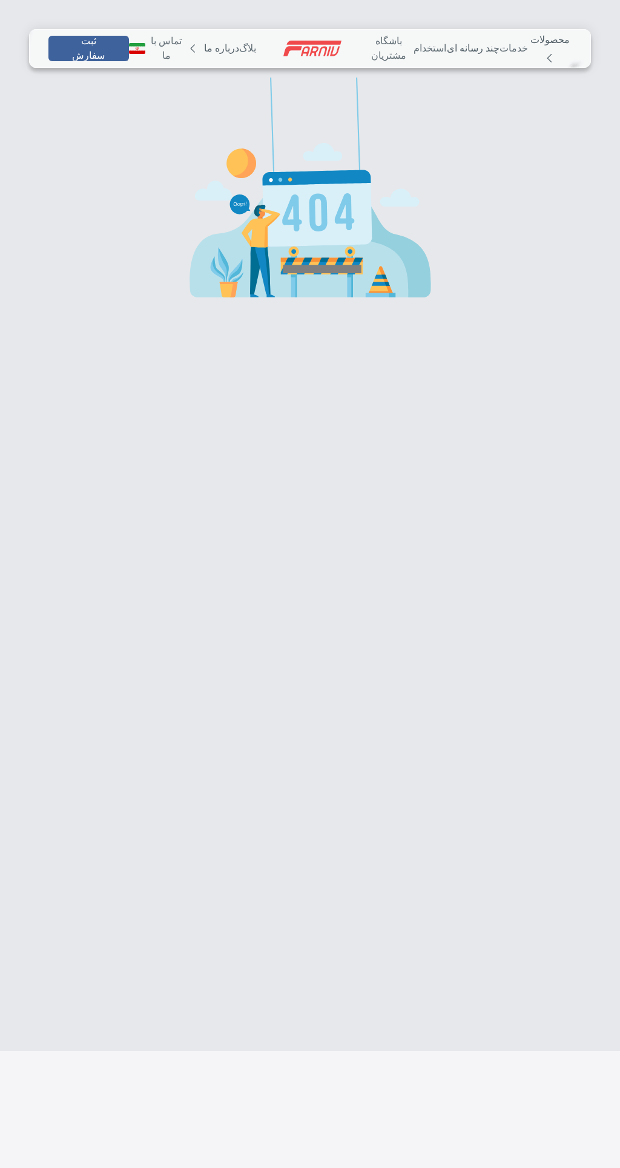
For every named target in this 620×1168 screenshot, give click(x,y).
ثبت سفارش (85, 48)
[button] (310, 217)
